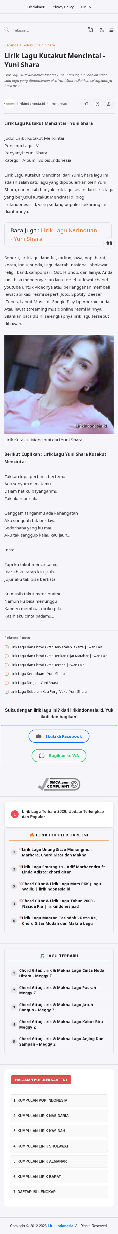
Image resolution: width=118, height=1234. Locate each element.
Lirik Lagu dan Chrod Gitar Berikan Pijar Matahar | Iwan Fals (59, 655)
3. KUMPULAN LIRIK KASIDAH (39, 1131)
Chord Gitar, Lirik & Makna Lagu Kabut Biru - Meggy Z (62, 1024)
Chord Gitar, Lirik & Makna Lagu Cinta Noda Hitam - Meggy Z (61, 973)
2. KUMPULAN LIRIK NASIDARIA (41, 1116)
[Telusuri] (6, 30)
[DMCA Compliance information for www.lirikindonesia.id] (59, 789)
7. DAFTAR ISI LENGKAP (34, 1192)
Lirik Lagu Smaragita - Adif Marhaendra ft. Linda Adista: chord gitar (64, 869)
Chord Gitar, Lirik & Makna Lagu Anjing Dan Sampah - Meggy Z (61, 1041)
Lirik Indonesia (60, 1226)
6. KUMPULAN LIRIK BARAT (37, 1177)
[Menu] (111, 30)
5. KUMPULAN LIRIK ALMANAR (40, 1161)
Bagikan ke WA (64, 755)
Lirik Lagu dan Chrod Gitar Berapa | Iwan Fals (48, 664)
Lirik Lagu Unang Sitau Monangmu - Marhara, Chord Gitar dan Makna (57, 852)
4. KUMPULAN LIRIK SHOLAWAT (41, 1146)
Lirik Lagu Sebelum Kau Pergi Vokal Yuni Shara (49, 691)
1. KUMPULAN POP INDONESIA (40, 1100)
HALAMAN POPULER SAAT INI (41, 1079)
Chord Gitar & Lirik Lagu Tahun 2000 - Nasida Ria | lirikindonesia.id (58, 903)
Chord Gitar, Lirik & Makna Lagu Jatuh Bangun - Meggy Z (56, 1007)
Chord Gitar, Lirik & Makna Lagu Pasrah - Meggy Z (59, 990)
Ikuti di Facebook (64, 736)
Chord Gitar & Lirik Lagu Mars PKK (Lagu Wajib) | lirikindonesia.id (61, 886)
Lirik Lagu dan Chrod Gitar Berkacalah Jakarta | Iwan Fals (57, 646)
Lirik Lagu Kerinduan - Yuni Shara (38, 673)
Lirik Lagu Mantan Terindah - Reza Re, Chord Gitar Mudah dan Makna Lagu (59, 920)
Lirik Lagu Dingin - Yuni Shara (34, 682)
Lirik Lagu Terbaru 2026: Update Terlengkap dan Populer (63, 814)
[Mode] (102, 30)
